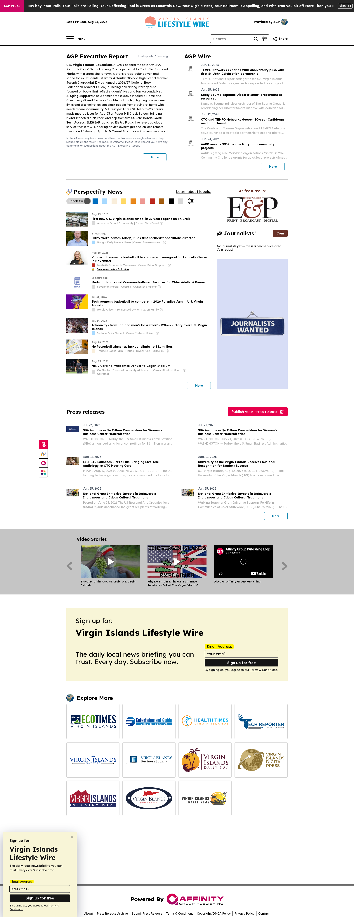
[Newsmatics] (43, 472)
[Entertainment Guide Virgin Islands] (149, 721)
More (155, 157)
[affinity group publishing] (43, 463)
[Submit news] (43, 444)
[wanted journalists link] (252, 209)
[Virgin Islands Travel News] (205, 798)
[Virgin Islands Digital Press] (261, 760)
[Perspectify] (43, 454)
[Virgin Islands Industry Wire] (92, 798)
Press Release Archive (112, 913)
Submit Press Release (147, 913)
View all (345, 6)
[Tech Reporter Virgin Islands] (261, 721)
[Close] (72, 837)
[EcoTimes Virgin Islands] (92, 721)
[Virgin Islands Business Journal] (149, 760)
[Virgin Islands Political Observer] (149, 798)
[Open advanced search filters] (264, 39)
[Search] (255, 39)
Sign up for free (241, 662)
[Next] (285, 566)
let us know (141, 142)
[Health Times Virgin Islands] (205, 721)
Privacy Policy (244, 913)
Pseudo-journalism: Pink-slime (113, 269)
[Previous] (69, 566)
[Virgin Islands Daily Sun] (205, 760)
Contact (264, 913)
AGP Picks (12, 6)
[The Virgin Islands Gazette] (92, 760)
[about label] (93, 223)
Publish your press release (254, 411)
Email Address (219, 646)
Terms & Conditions (263, 670)
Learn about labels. (193, 191)
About (88, 913)
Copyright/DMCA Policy (214, 913)
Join (280, 233)
